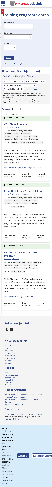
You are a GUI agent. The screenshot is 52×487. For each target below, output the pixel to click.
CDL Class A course (15, 124)
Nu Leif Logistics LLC (11, 259)
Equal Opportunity (11, 375)
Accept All (23, 455)
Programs (8, 360)
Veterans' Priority (11, 377)
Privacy (7, 373)
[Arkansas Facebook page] (7, 329)
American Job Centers (12, 419)
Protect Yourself (11, 358)
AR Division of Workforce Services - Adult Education (23, 395)
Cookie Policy (9, 382)
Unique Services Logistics (13, 127)
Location (8, 33)
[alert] (26, 118)
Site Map (8, 363)
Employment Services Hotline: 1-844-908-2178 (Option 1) (25, 414)
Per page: (6, 109)
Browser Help (10, 356)
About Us (8, 346)
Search (9, 58)
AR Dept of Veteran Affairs (14, 404)
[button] (3, 3)
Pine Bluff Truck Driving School (23, 191)
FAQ (6, 348)
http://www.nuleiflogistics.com (17, 296)
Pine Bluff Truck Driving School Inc (16, 194)
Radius (7, 43)
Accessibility (9, 380)
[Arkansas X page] (11, 329)
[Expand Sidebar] (2, 11)
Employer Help (10, 353)
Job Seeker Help (11, 351)
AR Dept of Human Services (15, 397)
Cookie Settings (10, 385)
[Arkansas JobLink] (26, 3)
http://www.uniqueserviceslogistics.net (21, 167)
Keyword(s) (9, 22)
